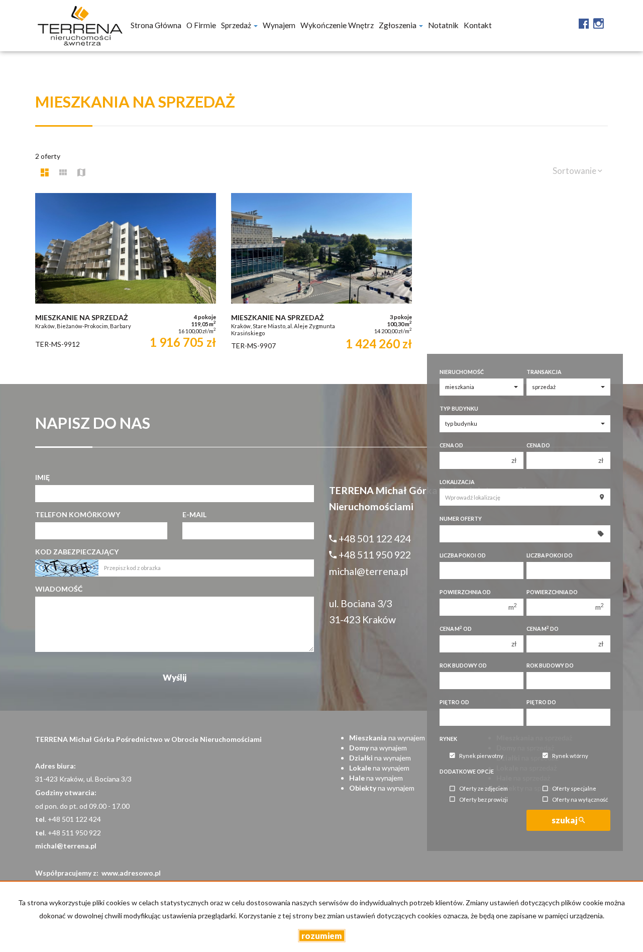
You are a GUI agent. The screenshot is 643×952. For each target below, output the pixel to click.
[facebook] (584, 18)
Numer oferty (461, 519)
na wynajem (387, 737)
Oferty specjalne (574, 789)
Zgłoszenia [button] (398, 25)
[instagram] (598, 18)
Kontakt (478, 25)
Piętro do (541, 702)
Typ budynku (459, 409)
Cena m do (542, 628)
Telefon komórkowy (77, 514)
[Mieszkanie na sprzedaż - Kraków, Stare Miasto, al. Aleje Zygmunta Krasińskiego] (321, 278)
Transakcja (543, 372)
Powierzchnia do (552, 592)
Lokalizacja (457, 482)
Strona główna (156, 25)
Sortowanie (575, 170)
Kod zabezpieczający (77, 551)
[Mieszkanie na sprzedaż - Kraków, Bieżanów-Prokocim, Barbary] (125, 278)
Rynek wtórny (570, 755)
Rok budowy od (463, 665)
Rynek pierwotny (481, 755)
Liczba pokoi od (463, 555)
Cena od (451, 445)
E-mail (194, 514)
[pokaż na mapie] (81, 172)
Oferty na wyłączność (580, 799)
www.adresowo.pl (131, 873)
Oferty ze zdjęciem (483, 789)
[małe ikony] (63, 172)
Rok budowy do (550, 665)
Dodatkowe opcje (467, 772)
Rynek (448, 739)
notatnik (443, 25)
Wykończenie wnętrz (337, 25)
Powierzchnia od (465, 592)
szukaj (565, 820)
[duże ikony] (44, 172)
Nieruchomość (462, 372)
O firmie (201, 25)
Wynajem (279, 25)
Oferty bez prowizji (483, 799)
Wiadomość (58, 589)
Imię (42, 477)
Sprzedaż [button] (237, 25)
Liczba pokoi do (549, 555)
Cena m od (456, 628)
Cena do (538, 445)
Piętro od (454, 702)
